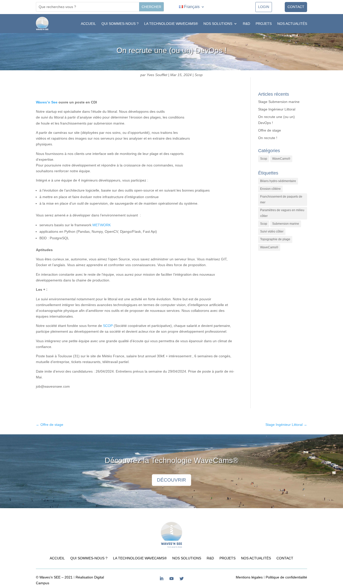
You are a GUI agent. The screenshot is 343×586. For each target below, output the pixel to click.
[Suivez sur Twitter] (182, 578)
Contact (296, 7)
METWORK (101, 225)
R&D (246, 24)
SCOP (108, 326)
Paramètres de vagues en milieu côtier (282, 213)
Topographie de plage (275, 239)
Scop (199, 75)
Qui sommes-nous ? (120, 24)
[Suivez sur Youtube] (171, 578)
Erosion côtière (270, 189)
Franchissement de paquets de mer (281, 199)
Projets (264, 24)
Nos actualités (292, 24)
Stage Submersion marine (279, 102)
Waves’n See (47, 102)
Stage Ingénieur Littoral (276, 109)
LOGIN (263, 7)
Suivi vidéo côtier (271, 231)
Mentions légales (249, 577)
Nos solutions (217, 24)
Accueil (88, 24)
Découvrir (171, 480)
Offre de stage (269, 130)
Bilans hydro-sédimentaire (278, 181)
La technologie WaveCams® (171, 24)
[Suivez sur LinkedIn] (161, 578)
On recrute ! (267, 138)
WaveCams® (281, 158)
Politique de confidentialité (286, 577)
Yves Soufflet (157, 75)
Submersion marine (285, 223)
